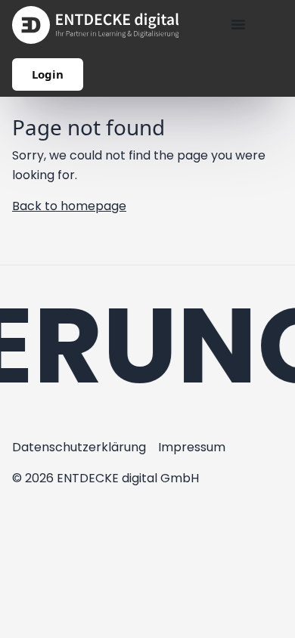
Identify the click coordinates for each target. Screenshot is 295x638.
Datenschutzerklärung (79, 447)
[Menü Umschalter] (238, 24)
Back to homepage (69, 206)
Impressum (191, 447)
